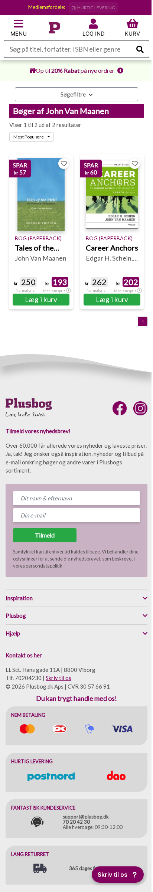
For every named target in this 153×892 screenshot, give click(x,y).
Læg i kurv (41, 299)
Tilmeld (45, 535)
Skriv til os (58, 677)
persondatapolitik (44, 566)
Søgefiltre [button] (74, 94)
